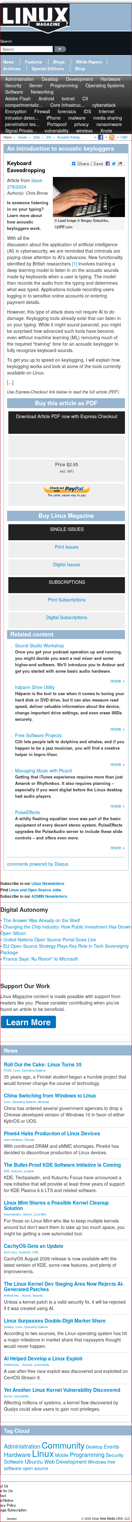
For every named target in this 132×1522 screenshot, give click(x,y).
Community (63, 1445)
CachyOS (25, 1252)
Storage (30, 1139)
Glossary (12, 1518)
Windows (43, 1102)
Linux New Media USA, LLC (111, 1518)
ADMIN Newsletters (49, 896)
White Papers (89, 62)
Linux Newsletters (47, 883)
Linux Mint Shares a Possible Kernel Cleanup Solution (56, 1205)
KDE (7, 1171)
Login (124, 137)
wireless (84, 130)
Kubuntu (17, 1171)
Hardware (17, 1454)
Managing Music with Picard (43, 770)
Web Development (65, 1461)
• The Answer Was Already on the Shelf (40, 920)
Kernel (27, 1214)
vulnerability (57, 130)
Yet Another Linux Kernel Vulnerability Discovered (62, 1389)
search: (6, 41)
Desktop (9, 1327)
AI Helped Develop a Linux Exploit (43, 1358)
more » (118, 680)
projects (29, 1171)
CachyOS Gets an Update (33, 1245)
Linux (16, 1070)
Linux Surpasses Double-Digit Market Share (55, 1320)
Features (33, 62)
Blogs (59, 62)
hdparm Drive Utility (35, 687)
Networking (42, 91)
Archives (12, 68)
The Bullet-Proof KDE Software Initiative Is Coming (62, 1164)
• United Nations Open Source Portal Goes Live (48, 939)
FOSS (8, 1070)
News (8, 62)
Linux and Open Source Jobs (35, 890)
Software (14, 91)
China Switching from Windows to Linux (50, 1095)
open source (35, 1468)
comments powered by (37, 864)
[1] (74, 263)
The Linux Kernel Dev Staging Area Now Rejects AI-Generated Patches (64, 1286)
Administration (12, 1214)
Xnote (106, 130)
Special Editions (48, 68)
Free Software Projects (38, 735)
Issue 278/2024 (24, 183)
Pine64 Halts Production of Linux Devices (52, 1133)
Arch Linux (10, 1252)
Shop (80, 68)
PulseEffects (27, 812)
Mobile (62, 1455)
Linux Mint (40, 1214)
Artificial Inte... (12, 1295)
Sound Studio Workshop (39, 645)
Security (38, 1295)
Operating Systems (105, 85)
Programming (64, 85)
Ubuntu (34, 1461)
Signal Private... (21, 130)
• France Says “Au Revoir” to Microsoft (39, 958)
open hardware (13, 1139)
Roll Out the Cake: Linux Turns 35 (43, 1064)
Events (111, 1446)
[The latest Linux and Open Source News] (111, 137)
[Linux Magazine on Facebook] (100, 137)
